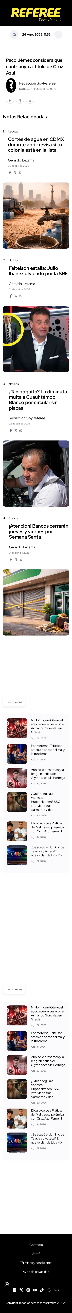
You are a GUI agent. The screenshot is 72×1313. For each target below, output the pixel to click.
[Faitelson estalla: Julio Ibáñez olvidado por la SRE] (36, 339)
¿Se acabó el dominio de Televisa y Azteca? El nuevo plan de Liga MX (47, 851)
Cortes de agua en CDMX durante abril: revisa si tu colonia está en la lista (36, 144)
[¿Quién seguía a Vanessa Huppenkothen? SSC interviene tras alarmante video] (17, 802)
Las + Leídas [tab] (14, 702)
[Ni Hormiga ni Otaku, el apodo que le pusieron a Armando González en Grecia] (17, 728)
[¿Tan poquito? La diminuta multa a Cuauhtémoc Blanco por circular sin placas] (36, 473)
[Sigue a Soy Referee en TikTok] (42, 1289)
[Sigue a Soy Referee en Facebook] (15, 1289)
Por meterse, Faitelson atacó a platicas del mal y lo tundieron (48, 750)
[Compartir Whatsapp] (30, 100)
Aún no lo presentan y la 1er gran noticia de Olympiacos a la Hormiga (48, 774)
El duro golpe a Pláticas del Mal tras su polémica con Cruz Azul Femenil (47, 827)
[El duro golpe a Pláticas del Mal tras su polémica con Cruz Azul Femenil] (17, 831)
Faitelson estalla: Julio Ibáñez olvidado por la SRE (38, 271)
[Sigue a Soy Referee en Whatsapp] (36, 1284)
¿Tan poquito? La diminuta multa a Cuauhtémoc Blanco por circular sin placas (38, 400)
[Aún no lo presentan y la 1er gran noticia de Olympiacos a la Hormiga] (17, 778)
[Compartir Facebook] (10, 100)
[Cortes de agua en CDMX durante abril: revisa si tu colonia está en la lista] (36, 215)
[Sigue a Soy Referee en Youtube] (35, 1289)
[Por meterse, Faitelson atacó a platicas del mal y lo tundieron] (17, 754)
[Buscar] (14, 34)
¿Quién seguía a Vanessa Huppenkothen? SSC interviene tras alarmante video (45, 802)
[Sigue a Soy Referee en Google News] (53, 1289)
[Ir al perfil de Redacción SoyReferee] (11, 85)
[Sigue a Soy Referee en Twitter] (21, 1289)
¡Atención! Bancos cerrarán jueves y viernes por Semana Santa (38, 531)
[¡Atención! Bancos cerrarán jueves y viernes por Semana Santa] (36, 602)
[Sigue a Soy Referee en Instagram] (28, 1289)
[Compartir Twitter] (20, 100)
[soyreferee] (36, 14)
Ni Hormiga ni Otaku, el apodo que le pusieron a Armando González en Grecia (47, 726)
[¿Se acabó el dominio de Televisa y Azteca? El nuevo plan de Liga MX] (17, 855)
